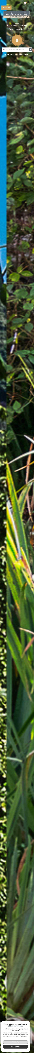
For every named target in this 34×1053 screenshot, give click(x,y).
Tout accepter (15, 1046)
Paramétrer (15, 1042)
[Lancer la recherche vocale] (17, 40)
